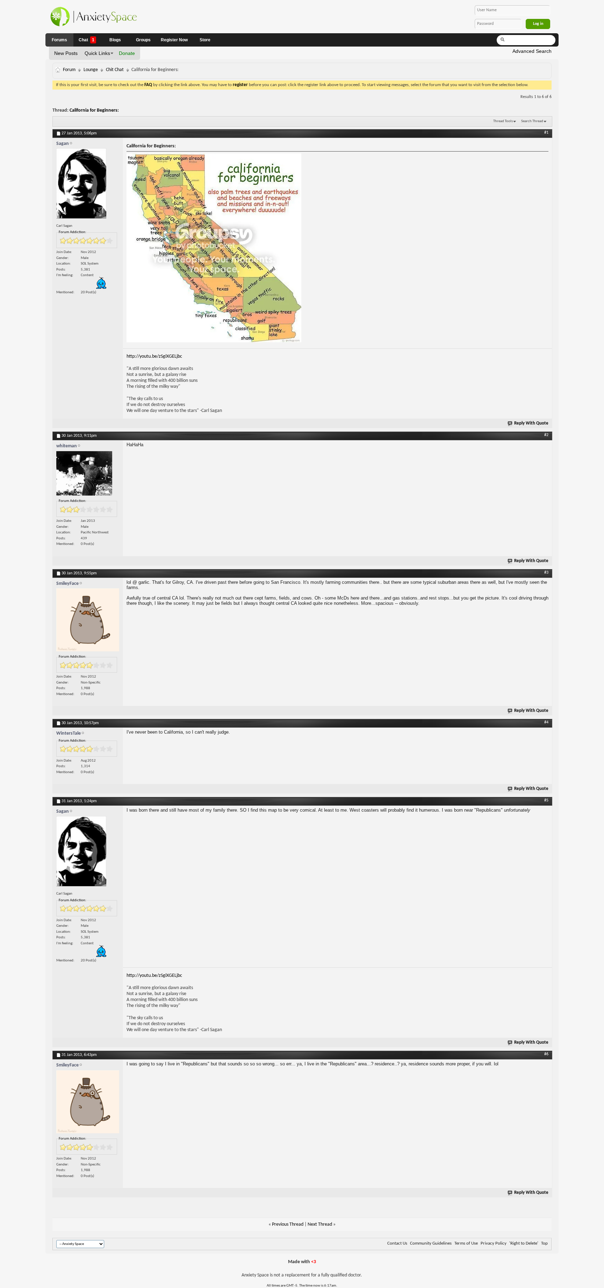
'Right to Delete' (523, 1243)
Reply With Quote (531, 423)
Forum (69, 69)
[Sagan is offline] (87, 185)
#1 (546, 133)
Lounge (91, 69)
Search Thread (532, 121)
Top (544, 1243)
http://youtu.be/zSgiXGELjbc (154, 356)
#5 (546, 800)
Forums (59, 39)
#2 (546, 435)
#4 (546, 722)
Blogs (115, 39)
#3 (546, 572)
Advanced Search (532, 51)
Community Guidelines (431, 1243)
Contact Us (397, 1243)
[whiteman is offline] (87, 475)
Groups (143, 39)
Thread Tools (503, 121)
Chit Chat (115, 69)
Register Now (174, 39)
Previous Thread (287, 1224)
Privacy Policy (493, 1243)
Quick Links (97, 53)
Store (205, 39)
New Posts (66, 53)
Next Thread (320, 1224)
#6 (546, 1054)
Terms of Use (466, 1243)
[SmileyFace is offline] (87, 621)
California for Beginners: (94, 110)
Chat (86, 39)
